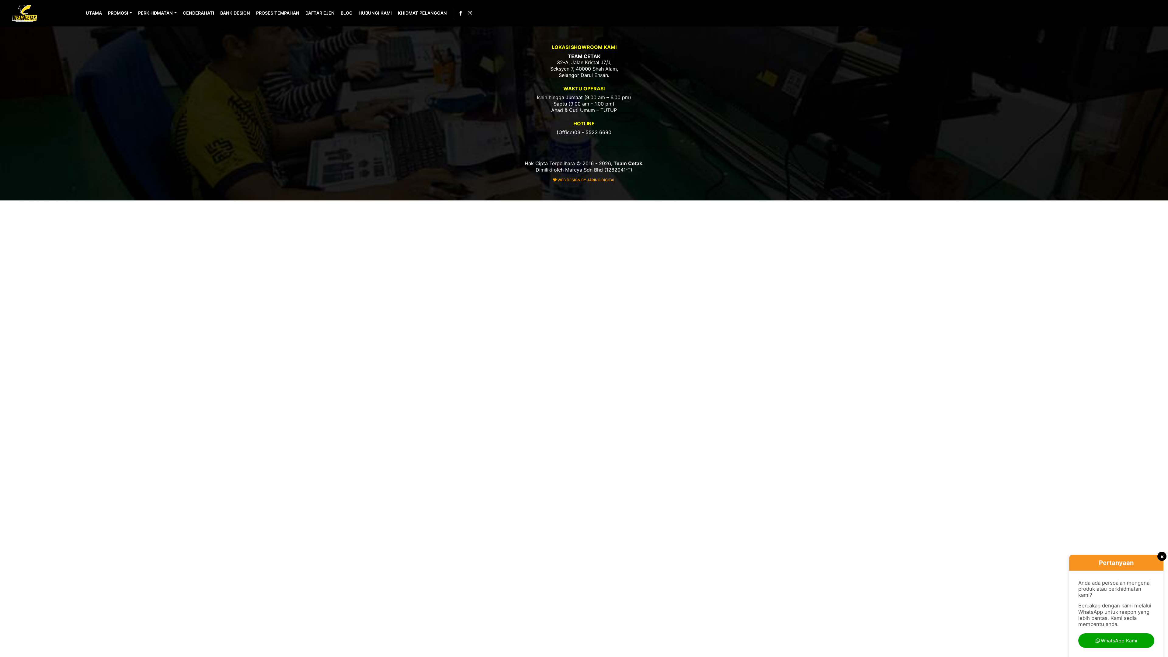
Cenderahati (198, 13)
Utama (94, 13)
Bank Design (235, 13)
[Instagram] (469, 13)
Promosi (118, 13)
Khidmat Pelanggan (422, 13)
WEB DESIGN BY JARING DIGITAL (586, 180)
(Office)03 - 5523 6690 (584, 132)
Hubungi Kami (375, 13)
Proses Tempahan (277, 13)
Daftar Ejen (320, 13)
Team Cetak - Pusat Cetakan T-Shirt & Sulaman (25, 13)
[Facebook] (460, 13)
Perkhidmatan (155, 13)
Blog (347, 13)
